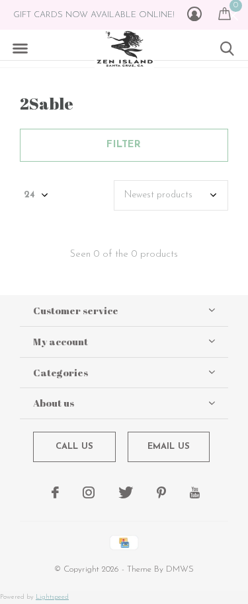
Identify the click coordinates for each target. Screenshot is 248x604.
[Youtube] (195, 492)
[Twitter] (125, 492)
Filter (123, 145)
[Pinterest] (161, 492)
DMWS (180, 569)
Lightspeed (52, 597)
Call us (74, 446)
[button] (20, 49)
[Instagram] (89, 492)
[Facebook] (55, 492)
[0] (224, 13)
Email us (168, 446)
